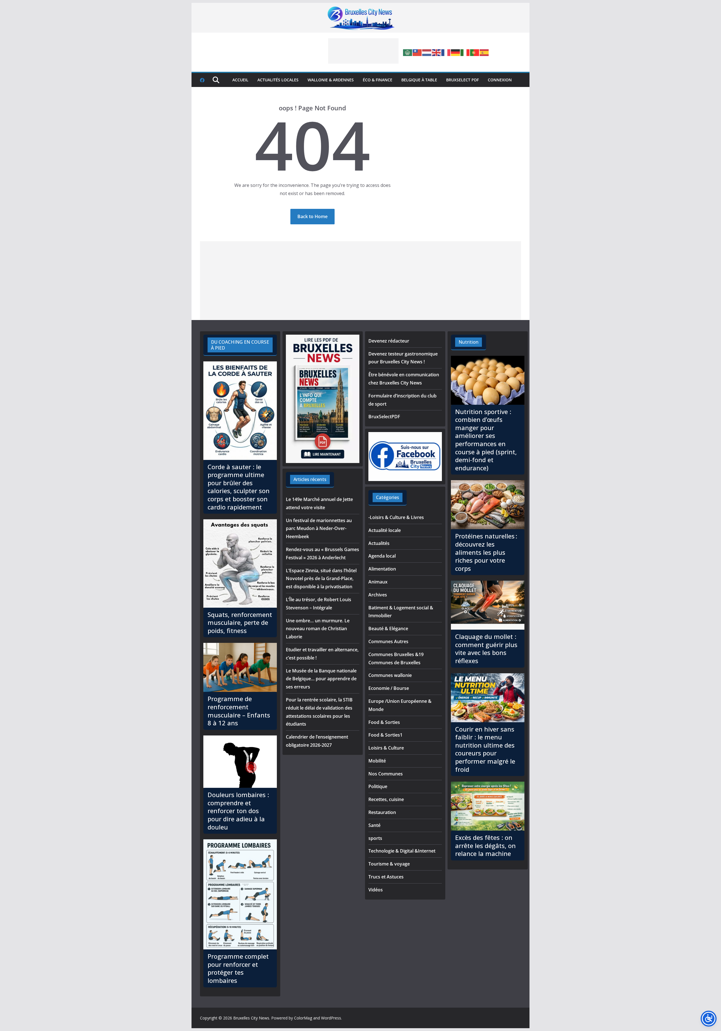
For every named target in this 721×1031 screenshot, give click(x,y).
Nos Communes (385, 774)
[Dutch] (427, 52)
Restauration (382, 812)
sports (375, 838)
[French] (446, 52)
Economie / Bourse (388, 688)
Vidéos (375, 890)
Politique (377, 786)
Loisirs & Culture (386, 748)
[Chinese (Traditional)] (417, 52)
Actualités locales (278, 79)
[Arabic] (408, 52)
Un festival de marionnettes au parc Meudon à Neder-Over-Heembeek (319, 528)
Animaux (378, 582)
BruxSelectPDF (384, 416)
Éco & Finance (377, 79)
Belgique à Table (419, 79)
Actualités (379, 543)
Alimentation (382, 569)
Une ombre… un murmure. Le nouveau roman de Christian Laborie (318, 629)
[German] (455, 52)
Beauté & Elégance (388, 628)
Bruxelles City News (251, 1018)
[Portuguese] (475, 52)
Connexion (500, 79)
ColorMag (303, 1018)
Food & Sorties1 (385, 735)
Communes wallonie (390, 675)
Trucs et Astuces (386, 877)
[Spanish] (484, 52)
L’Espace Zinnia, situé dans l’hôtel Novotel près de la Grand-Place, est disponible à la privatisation (321, 578)
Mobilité (377, 761)
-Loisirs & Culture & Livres (396, 517)
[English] (436, 52)
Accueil (240, 79)
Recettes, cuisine (386, 799)
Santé (374, 825)
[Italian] (465, 52)
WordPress (331, 1018)
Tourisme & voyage (389, 864)
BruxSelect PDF (462, 79)
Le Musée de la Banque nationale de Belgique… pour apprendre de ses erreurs (321, 679)
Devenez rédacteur (388, 341)
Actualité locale (384, 530)
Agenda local (382, 556)
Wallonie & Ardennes (331, 79)
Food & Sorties (384, 722)
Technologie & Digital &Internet (401, 851)
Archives (377, 595)
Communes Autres (388, 641)
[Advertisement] (363, 51)
